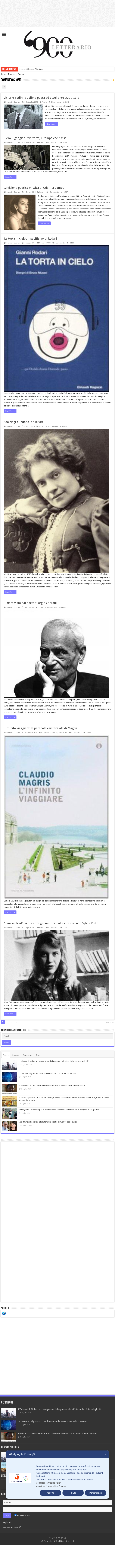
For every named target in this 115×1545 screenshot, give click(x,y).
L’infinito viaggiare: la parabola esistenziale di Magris (40, 728)
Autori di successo (48, 733)
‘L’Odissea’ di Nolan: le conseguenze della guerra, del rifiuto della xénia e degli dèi (53, 1061)
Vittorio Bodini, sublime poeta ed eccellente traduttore (41, 97)
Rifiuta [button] (73, 1492)
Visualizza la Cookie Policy (48, 1482)
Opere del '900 (44, 243)
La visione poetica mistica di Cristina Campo (34, 187)
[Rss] (50, 1537)
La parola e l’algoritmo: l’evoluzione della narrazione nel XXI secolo (47, 1073)
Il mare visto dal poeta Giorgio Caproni (30, 603)
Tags (38, 1055)
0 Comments (56, 102)
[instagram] (65, 1537)
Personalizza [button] (95, 1492)
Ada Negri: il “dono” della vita (24, 422)
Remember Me (22, 1515)
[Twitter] (59, 1537)
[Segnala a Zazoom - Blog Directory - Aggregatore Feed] (4, 1313)
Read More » (51, 124)
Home (3, 74)
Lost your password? (12, 1527)
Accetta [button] (50, 1492)
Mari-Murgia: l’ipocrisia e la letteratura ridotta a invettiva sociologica (48, 1122)
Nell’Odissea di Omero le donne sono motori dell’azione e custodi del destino (52, 1085)
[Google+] (53, 1537)
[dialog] (57, 1474)
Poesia (44, 102)
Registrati (7, 1522)
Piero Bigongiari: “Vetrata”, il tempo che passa (35, 138)
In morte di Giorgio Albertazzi (31, 69)
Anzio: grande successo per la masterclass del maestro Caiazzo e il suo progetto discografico (59, 1110)
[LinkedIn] (62, 1537)
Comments (27, 1055)
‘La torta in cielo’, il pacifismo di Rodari (30, 238)
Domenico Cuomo (12, 102)
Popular (15, 1055)
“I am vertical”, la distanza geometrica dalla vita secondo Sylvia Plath (51, 923)
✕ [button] (105, 1454)
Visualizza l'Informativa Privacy (51, 1486)
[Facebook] (56, 1537)
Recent (6, 1055)
